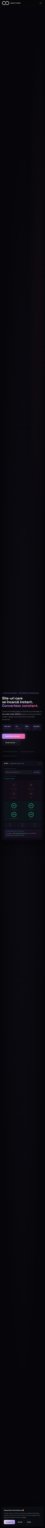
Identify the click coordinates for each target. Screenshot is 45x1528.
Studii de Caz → (11, 743)
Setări (29, 1522)
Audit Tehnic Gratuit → (13, 736)
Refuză (20, 1522)
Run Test (36, 772)
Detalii (24, 1517)
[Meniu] (40, 3)
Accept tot (9, 1522)
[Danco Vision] (11, 3)
